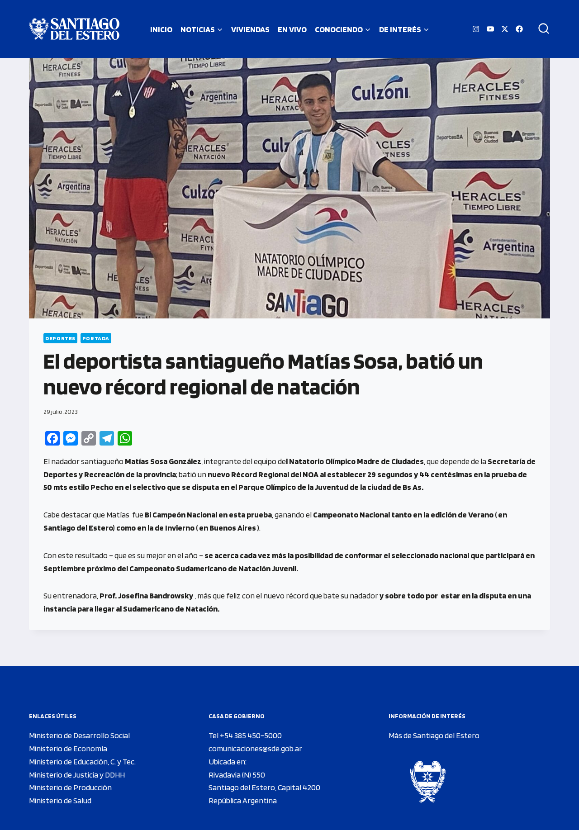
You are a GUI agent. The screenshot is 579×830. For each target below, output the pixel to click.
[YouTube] (490, 29)
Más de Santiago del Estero (434, 735)
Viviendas (250, 29)
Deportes (60, 338)
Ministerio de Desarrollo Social (79, 735)
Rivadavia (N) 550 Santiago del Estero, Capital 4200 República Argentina (264, 788)
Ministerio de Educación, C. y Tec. (82, 761)
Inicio (161, 29)
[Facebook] (519, 29)
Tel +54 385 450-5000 (245, 735)
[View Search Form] (540, 29)
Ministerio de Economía (68, 748)
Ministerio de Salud (60, 800)
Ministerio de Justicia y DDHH (77, 774)
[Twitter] (505, 29)
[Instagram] (476, 29)
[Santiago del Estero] (74, 29)
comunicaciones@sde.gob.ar (255, 748)
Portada (95, 338)
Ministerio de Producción (70, 787)
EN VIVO (292, 29)
